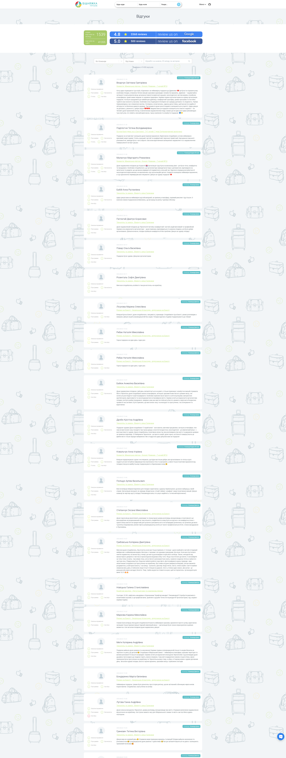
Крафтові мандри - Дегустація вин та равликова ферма (140, 591)
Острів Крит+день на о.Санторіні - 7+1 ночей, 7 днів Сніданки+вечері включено (149, 132)
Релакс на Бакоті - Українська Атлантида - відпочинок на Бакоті (143, 310)
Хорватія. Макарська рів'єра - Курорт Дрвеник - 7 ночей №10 (142, 86)
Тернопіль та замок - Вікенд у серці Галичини (135, 193)
